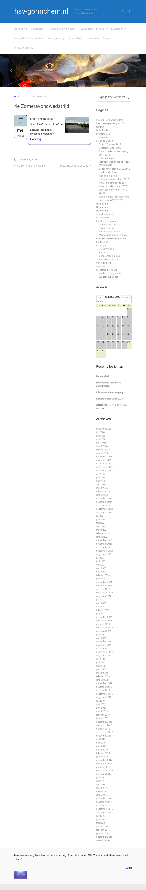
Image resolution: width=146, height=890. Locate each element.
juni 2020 (100, 662)
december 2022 (104, 582)
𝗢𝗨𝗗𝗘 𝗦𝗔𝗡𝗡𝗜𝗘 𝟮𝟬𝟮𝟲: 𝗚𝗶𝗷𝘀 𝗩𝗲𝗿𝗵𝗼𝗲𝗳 (111, 407)
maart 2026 (102, 446)
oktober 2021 (103, 624)
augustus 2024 (103, 512)
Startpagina (20, 28)
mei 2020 (100, 666)
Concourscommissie (109, 256)
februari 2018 (103, 753)
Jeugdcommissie (105, 214)
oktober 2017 (103, 767)
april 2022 (101, 603)
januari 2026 (102, 453)
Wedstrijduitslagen (108, 276)
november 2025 (104, 460)
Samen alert (102, 376)
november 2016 (104, 802)
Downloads (92, 38)
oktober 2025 (103, 463)
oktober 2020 (103, 648)
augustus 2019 (103, 697)
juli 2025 (100, 474)
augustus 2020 (103, 655)
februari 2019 (103, 714)
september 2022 (104, 592)
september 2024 (104, 509)
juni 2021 (100, 634)
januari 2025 (102, 495)
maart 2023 (102, 571)
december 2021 (104, 617)
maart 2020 (102, 673)
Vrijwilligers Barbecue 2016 (113, 182)
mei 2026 (100, 439)
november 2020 (104, 645)
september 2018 (104, 732)
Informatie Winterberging (109, 392)
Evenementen (119, 28)
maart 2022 (102, 606)
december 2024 (104, 498)
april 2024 (101, 526)
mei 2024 (100, 522)
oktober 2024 (103, 505)
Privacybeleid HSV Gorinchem (111, 238)
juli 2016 (100, 816)
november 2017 (104, 763)
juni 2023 (100, 561)
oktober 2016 (103, 805)
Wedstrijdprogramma (110, 273)
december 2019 (104, 683)
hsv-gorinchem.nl (41, 11)
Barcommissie (106, 249)
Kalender (103, 137)
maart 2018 (102, 749)
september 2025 (104, 467)
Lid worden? (75, 38)
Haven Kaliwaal (106, 228)
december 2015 (104, 836)
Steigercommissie (108, 259)
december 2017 (104, 760)
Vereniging (37, 28)
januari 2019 (102, 718)
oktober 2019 (103, 690)
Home (17, 96)
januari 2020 (102, 680)
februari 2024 (103, 533)
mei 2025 (100, 481)
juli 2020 (100, 659)
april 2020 (101, 669)
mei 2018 (100, 742)
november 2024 (104, 502)
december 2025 (104, 456)
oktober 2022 (103, 589)
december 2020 (104, 641)
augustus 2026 (103, 428)
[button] (11, 70)
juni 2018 (100, 739)
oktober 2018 (103, 728)
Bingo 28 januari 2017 (110, 144)
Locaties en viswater (62, 28)
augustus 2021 (103, 631)
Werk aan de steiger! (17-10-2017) (113, 191)
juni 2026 (100, 435)
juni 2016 (100, 819)
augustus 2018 (103, 735)
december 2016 (104, 798)
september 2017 (104, 770)
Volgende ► (126, 299)
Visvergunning (56, 38)
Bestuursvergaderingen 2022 (111, 123)
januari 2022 (102, 613)
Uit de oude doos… (109, 172)
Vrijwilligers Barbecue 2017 (113, 186)
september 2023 (104, 550)
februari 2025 (103, 491)
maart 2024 (102, 529)
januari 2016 (102, 833)
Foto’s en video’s (23, 48)
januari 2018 (102, 756)
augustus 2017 (103, 774)
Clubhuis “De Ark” (108, 224)
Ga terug (35, 139)
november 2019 (104, 687)
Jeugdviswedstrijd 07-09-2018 (114, 168)
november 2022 (104, 585)
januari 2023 (102, 578)
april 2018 (101, 746)
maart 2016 (102, 826)
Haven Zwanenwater (109, 231)
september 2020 (104, 652)
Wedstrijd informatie (93, 28)
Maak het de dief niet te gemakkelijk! (108, 384)
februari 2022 (103, 610)
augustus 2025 (103, 470)
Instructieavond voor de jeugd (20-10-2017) (114, 163)
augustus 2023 (103, 554)
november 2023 (104, 543)
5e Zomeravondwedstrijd (31, 165)
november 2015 (104, 840)
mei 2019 (100, 704)
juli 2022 (100, 599)
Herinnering (102, 203)
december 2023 (104, 540)
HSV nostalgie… (107, 158)
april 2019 (101, 707)
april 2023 (101, 568)
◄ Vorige (100, 299)
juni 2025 (100, 477)
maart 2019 (102, 711)
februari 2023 (103, 575)
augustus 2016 (103, 812)
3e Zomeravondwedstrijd (74, 165)
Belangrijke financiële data (29, 38)
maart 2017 (102, 788)
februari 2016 (103, 829)
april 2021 (101, 638)
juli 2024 (100, 516)
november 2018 (104, 725)
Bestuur (103, 252)
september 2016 (104, 809)
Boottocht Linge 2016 (110, 148)
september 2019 (104, 694)
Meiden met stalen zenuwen (113, 235)
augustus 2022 (103, 596)
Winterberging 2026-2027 (109, 398)
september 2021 (104, 627)
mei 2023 (100, 564)
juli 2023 (100, 557)
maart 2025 (102, 488)
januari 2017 (102, 795)
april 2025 (101, 484)
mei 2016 (100, 822)
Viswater (100, 266)
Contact (107, 38)
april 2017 (101, 784)
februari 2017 (103, 791)
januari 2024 (102, 536)
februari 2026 (103, 449)
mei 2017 (100, 781)
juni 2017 (100, 777)
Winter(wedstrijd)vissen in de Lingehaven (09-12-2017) (114, 198)
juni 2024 (100, 519)
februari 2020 (103, 676)
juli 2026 (100, 432)
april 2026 (101, 442)
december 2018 (104, 721)
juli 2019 (100, 700)
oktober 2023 (103, 547)
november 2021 (104, 620)
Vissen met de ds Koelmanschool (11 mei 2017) (114, 177)
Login (129, 867)
